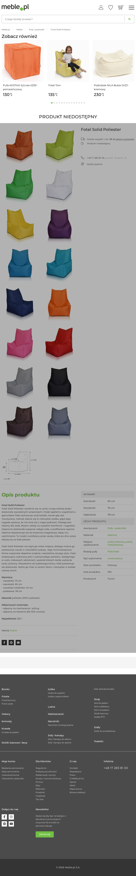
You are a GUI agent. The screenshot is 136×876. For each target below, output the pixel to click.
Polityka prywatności (46, 771)
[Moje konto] (101, 7)
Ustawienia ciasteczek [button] (13, 778)
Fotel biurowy (9, 700)
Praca (72, 775)
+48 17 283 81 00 (116, 768)
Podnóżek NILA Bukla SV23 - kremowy (111, 87)
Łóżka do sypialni (56, 693)
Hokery (6, 714)
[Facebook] (4, 817)
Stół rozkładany (101, 706)
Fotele (5, 696)
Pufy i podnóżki (117, 528)
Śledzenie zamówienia (13, 768)
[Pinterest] (4, 824)
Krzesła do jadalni (10, 732)
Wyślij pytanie (94, 164)
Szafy (97, 727)
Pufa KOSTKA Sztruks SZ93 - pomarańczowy (20, 87)
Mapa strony (76, 789)
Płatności (40, 789)
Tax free (39, 799)
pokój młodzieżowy (120, 543)
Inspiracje (40, 796)
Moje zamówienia (10, 771)
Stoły (97, 699)
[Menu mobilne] (131, 8)
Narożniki (53, 721)
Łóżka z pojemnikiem (58, 696)
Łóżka (51, 689)
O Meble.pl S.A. (77, 778)
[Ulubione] (110, 7)
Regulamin (41, 768)
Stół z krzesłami (101, 710)
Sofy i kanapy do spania (59, 742)
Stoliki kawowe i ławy (14, 742)
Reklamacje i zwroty (46, 775)
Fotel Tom (54, 85)
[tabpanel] (23, 69)
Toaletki (98, 741)
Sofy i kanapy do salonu (59, 739)
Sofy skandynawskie (104, 689)
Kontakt (74, 768)
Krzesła (6, 728)
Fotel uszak (7, 703)
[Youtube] (11, 824)
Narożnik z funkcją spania (60, 725)
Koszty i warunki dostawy (48, 778)
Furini (13, 630)
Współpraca (75, 771)
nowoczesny (115, 558)
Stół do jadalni (101, 703)
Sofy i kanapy (56, 735)
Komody (7, 721)
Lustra (51, 706)
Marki (72, 785)
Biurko (6, 689)
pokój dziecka (116, 541)
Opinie (73, 782)
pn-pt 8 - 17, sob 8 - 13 (106, 158)
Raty (38, 785)
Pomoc (39, 782)
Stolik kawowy (101, 713)
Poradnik (40, 792)
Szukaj (129, 19)
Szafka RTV (99, 717)
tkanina (112, 535)
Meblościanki (56, 714)
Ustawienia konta (10, 775)
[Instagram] (11, 817)
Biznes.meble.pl (77, 792)
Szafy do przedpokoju (104, 731)
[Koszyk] (121, 7)
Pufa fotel (113, 551)
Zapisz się (44, 834)
